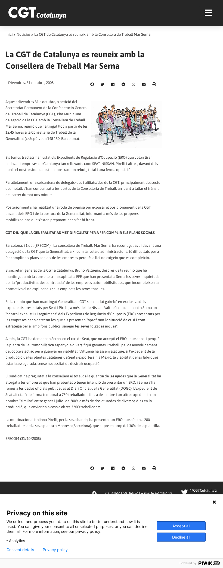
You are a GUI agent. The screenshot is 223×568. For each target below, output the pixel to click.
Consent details (20, 550)
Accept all (181, 526)
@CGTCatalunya (203, 490)
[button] (92, 84)
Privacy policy (55, 550)
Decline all (181, 537)
